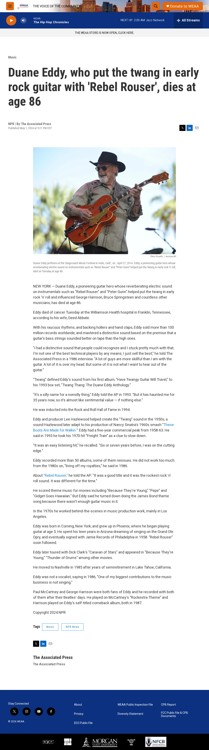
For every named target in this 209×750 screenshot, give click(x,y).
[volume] (23, 20)
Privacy (78, 713)
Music (12, 57)
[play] (11, 20)
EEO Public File (83, 723)
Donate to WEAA (184, 6)
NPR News (72, 626)
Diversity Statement (130, 713)
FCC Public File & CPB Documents (174, 714)
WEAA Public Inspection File (135, 704)
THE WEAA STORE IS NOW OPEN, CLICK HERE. (104, 32)
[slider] (30, 20)
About (78, 704)
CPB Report (168, 704)
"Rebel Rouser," (55, 475)
